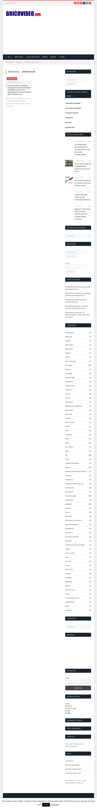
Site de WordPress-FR (73, 773)
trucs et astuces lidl (72, 598)
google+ (68, 711)
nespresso (69, 479)
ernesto (68, 418)
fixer (66, 430)
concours (68, 390)
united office (69, 602)
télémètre (68, 582)
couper (67, 394)
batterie (68, 353)
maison (53, 57)
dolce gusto (69, 410)
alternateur (69, 345)
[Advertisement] (63, 37)
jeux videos (69, 447)
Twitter (68, 122)
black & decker (70, 361)
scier (67, 557)
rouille (67, 549)
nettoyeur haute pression (74, 484)
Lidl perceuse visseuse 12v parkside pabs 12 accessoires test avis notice (77, 314)
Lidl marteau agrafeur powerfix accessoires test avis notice (83, 182)
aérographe (69, 332)
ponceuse (68, 533)
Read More (55, 804)
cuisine (67, 398)
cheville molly (70, 377)
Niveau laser (69, 488)
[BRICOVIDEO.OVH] (23, 13)
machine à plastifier (72, 463)
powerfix (68, 541)
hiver (67, 439)
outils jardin (69, 500)
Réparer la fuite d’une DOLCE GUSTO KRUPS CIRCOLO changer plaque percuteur (82, 214)
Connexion (69, 761)
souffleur (68, 577)
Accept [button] (46, 805)
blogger (68, 713)
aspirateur (12, 79)
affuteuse (68, 337)
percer (67, 512)
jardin (45, 57)
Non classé (69, 492)
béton (67, 357)
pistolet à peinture (71, 524)
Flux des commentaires (73, 769)
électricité (68, 414)
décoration (69, 402)
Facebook (69, 118)
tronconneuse (70, 590)
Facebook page (70, 708)
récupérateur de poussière (75, 545)
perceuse (68, 516)
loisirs (62, 57)
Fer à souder (69, 422)
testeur (67, 586)
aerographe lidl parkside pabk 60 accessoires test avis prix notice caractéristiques (82, 149)
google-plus (70, 127)
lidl (8, 57)
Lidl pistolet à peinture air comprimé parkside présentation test (78, 294)
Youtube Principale (72, 103)
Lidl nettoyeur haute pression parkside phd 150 (75, 301)
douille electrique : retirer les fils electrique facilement (82, 197)
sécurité (68, 561)
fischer (67, 426)
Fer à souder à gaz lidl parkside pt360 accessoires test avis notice (83, 167)
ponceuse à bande (72, 537)
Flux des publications (72, 765)
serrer (67, 565)
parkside (68, 504)
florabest (68, 435)
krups (67, 451)
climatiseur (69, 381)
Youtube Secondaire (73, 108)
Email (67, 678)
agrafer (68, 341)
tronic (67, 594)
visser (67, 606)
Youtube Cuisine (71, 113)
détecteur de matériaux (73, 406)
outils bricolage (33, 57)
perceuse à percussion (73, 520)
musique (68, 475)
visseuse (68, 610)
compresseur (70, 386)
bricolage (19, 57)
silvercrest (69, 569)
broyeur (68, 369)
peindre (68, 508)
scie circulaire (70, 553)
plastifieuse (69, 528)
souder (67, 573)
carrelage (68, 373)
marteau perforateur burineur (76, 471)
